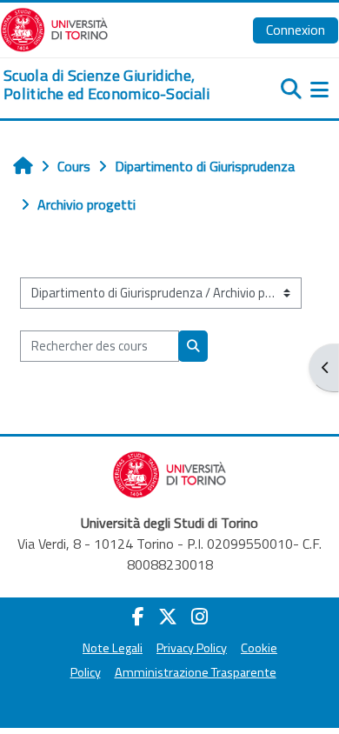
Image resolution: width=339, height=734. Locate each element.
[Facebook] (138, 616)
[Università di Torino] (54, 27)
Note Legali (113, 647)
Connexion (295, 29)
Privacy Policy (191, 647)
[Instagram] (199, 616)
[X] (167, 616)
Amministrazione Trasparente (195, 672)
